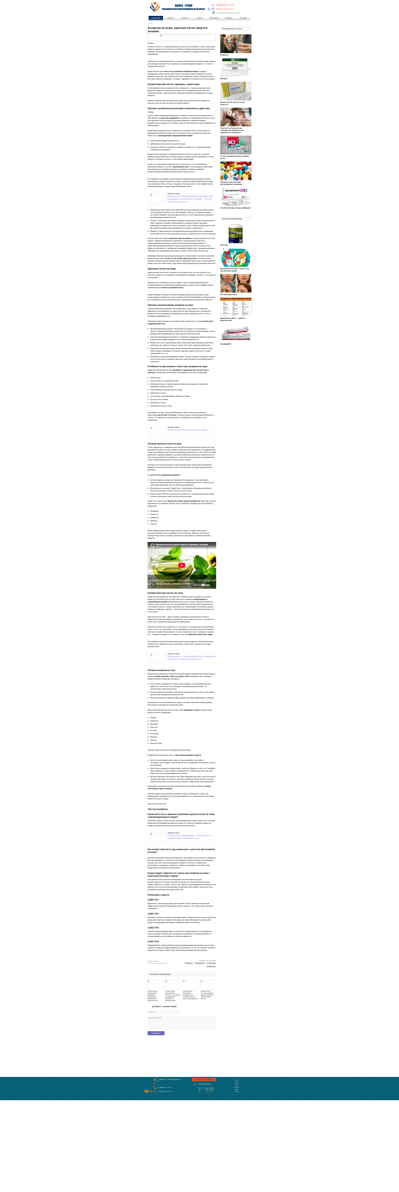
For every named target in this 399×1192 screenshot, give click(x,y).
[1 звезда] (148, 963)
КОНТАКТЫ (236, 1087)
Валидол (223, 79)
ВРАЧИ (236, 1081)
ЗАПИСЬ (237, 1089)
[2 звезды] (150, 963)
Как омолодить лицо (228, 295)
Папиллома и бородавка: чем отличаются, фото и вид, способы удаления (190, 995)
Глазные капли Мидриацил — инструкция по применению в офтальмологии (153, 996)
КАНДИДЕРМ (225, 344)
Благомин (224, 245)
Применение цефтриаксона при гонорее (187, 430)
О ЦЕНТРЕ (236, 1079)
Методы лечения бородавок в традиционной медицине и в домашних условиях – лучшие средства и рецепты (190, 199)
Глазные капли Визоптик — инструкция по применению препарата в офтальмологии (172, 996)
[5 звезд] (155, 963)
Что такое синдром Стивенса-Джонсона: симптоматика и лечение (207, 995)
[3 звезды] (152, 963)
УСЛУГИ (237, 1083)
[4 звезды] (154, 963)
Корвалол (224, 55)
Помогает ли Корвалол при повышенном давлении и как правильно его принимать (232, 130)
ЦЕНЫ (236, 1085)
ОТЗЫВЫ (236, 1091)
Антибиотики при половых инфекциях (235, 208)
